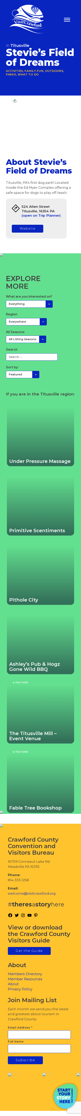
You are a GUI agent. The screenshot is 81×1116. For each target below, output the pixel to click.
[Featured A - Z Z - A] (22, 374)
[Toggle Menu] (67, 20)
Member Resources (25, 979)
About (13, 984)
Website (27, 228)
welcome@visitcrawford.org (32, 893)
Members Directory (25, 974)
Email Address (20, 1027)
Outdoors (54, 71)
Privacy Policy (20, 989)
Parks (11, 74)
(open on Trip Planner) (41, 215)
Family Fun (34, 71)
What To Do (28, 74)
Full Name (15, 1041)
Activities (14, 71)
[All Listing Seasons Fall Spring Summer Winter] (26, 339)
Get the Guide (29, 951)
